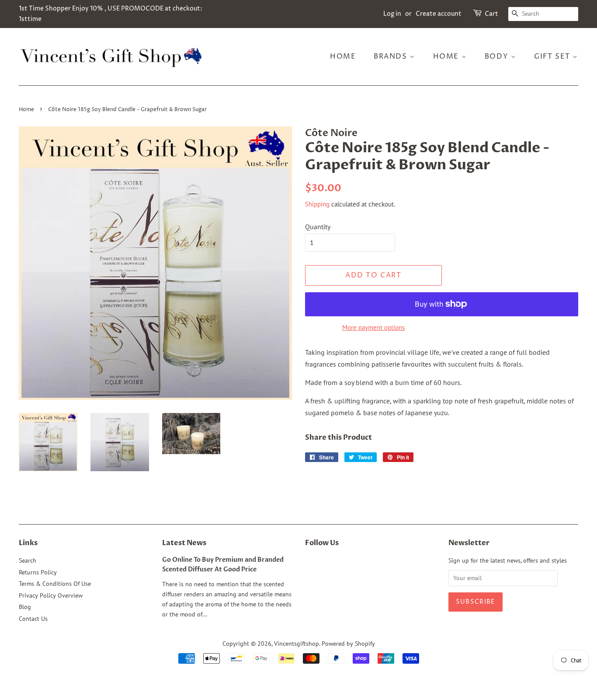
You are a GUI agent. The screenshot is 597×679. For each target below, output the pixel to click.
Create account (439, 14)
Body (498, 56)
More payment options (373, 327)
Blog (25, 607)
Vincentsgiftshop (296, 644)
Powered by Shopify (348, 644)
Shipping (317, 204)
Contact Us (33, 619)
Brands (392, 56)
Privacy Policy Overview (51, 595)
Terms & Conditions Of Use (55, 584)
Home (343, 56)
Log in (392, 14)
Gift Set (553, 56)
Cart (491, 14)
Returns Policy (38, 572)
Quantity (317, 226)
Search (27, 560)
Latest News (184, 543)
